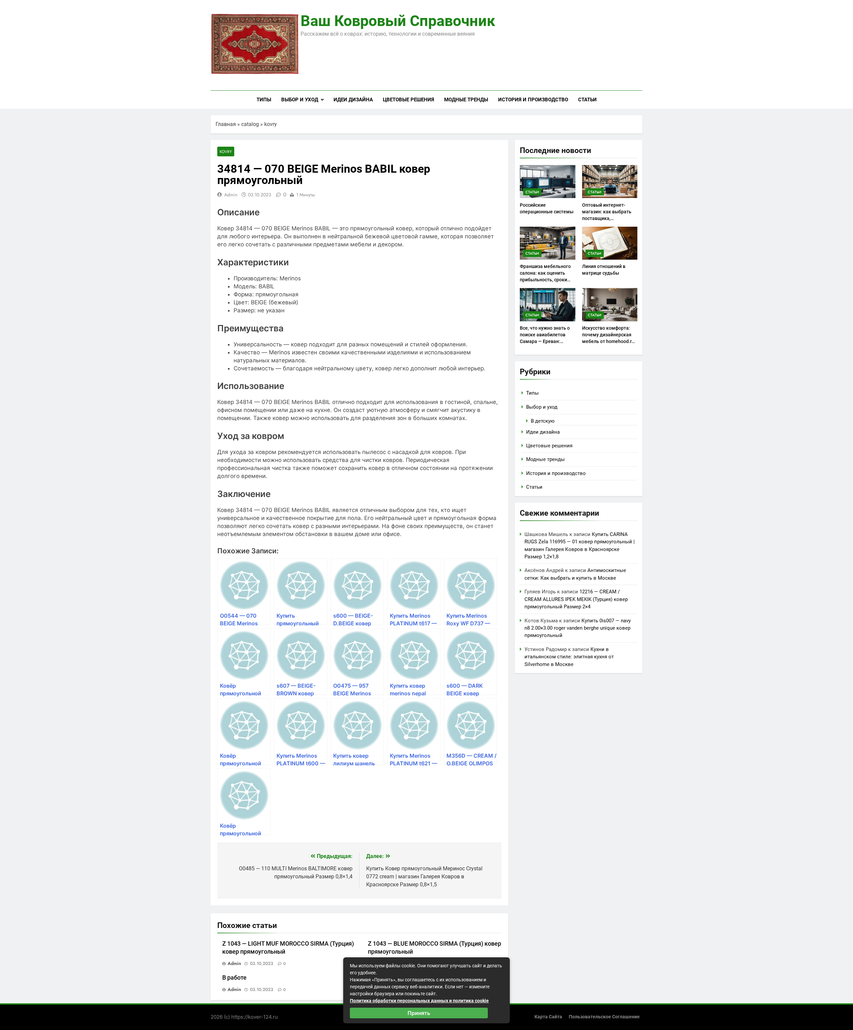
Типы (264, 100)
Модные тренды (466, 100)
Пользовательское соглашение (604, 1017)
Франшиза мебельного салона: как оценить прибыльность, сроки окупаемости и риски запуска (545, 280)
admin (230, 194)
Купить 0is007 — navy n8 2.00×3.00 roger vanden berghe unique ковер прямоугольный (577, 628)
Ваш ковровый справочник (398, 21)
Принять (419, 1013)
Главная (226, 124)
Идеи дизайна (353, 100)
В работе (234, 977)
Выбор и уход (299, 100)
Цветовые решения (408, 100)
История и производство (533, 100)
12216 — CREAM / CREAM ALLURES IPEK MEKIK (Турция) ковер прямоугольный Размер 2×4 (576, 599)
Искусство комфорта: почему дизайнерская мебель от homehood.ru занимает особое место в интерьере (608, 341)
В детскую (542, 421)
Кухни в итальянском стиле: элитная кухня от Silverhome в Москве (569, 656)
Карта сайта (548, 1017)
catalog (250, 124)
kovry (270, 124)
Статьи (587, 100)
